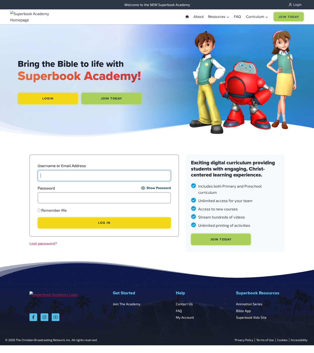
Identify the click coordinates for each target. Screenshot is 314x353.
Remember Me (53, 210)
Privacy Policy (244, 340)
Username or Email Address (62, 165)
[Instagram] (44, 317)
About (199, 16)
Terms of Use (265, 340)
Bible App (243, 310)
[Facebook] (33, 317)
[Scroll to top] (299, 340)
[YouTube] (55, 317)
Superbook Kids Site (251, 317)
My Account (185, 317)
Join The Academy (126, 304)
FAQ (237, 16)
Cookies (282, 340)
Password (46, 188)
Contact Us (184, 304)
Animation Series (249, 304)
